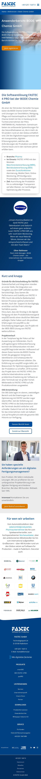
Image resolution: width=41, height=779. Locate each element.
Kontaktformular (23, 652)
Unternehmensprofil (20, 693)
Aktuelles (20, 765)
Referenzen (12, 11)
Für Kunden (20, 729)
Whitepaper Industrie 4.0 (20, 717)
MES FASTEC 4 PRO (20, 673)
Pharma (18, 156)
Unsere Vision (20, 696)
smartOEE (20, 670)
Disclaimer (20, 768)
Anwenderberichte (20, 713)
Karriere (20, 689)
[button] (4, 234)
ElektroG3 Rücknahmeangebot (20, 733)
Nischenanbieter (26, 535)
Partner (20, 699)
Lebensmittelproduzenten (20, 527)
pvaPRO (20, 676)
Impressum (20, 762)
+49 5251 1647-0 (29, 5)
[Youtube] (34, 747)
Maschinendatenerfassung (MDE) (21, 165)
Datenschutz (20, 772)
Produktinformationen (20, 710)
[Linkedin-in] (31, 747)
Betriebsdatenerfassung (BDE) (19, 167)
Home (4, 11)
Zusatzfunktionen (23, 170)
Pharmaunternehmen (15, 529)
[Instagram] (37, 747)
